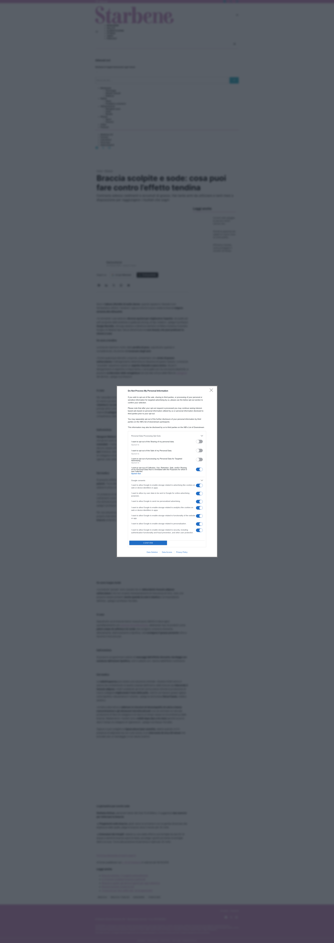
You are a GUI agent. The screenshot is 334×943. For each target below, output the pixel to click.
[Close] (212, 391)
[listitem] (167, 435)
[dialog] (167, 471)
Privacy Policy (181, 552)
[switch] (199, 441)
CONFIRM (148, 543)
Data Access (167, 552)
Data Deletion (152, 552)
